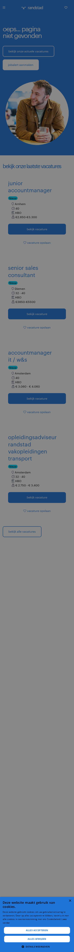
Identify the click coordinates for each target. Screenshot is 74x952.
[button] (37, 946)
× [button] (70, 900)
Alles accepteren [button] (37, 930)
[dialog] (37, 924)
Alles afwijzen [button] (37, 938)
